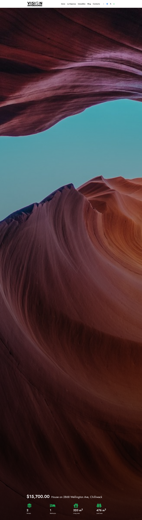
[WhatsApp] (114, 4)
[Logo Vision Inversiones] (35, 4)
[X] (110, 4)
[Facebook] (107, 4)
